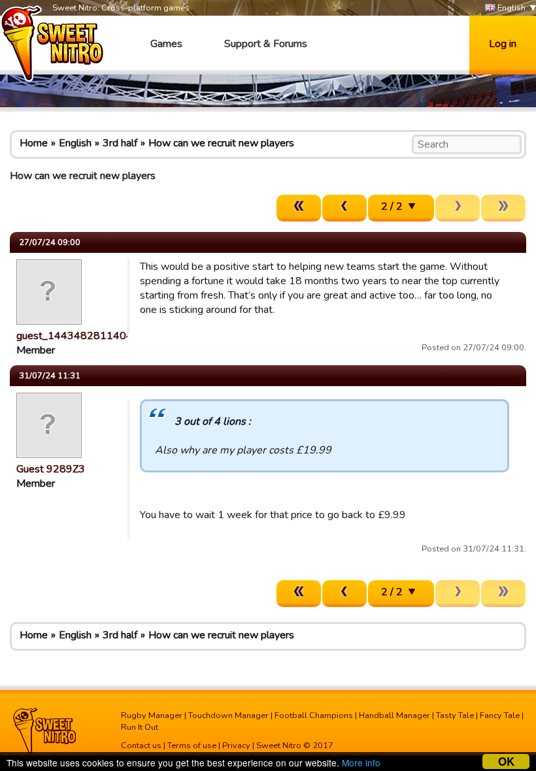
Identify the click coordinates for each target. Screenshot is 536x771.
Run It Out (139, 727)
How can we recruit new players (221, 143)
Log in (502, 44)
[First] (298, 208)
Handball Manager (394, 715)
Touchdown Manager (228, 715)
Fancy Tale (500, 715)
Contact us (141, 745)
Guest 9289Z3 (50, 469)
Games (166, 44)
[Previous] (344, 208)
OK (506, 761)
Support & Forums (265, 44)
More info (361, 762)
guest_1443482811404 (74, 336)
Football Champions (314, 715)
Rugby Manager (151, 715)
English (510, 8)
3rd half (120, 143)
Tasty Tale (455, 715)
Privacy (236, 745)
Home (34, 143)
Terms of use (191, 745)
